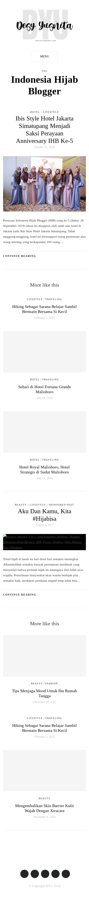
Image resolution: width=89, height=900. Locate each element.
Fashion (51, 683)
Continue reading (19, 256)
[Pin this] (16, 264)
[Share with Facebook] (5, 264)
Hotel (35, 112)
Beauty (21, 505)
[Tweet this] (10, 264)
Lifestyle (51, 112)
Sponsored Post (61, 505)
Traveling (53, 299)
